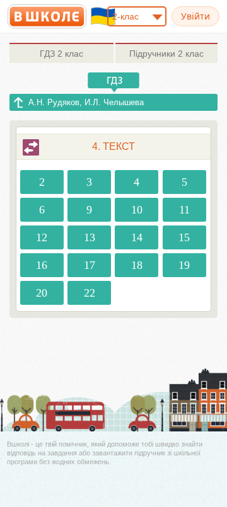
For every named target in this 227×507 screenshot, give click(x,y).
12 (41, 237)
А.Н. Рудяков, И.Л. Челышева (86, 102)
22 (89, 293)
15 (184, 237)
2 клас (61, 53)
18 (137, 265)
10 (137, 209)
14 (137, 237)
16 (41, 265)
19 (184, 265)
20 (41, 293)
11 (184, 209)
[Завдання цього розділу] (31, 147)
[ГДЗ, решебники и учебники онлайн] (47, 16)
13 (89, 237)
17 (89, 265)
